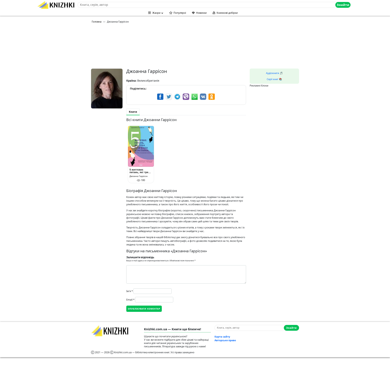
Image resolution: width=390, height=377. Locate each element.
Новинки (201, 12)
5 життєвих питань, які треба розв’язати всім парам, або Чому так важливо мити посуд (140, 171)
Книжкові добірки (227, 12)
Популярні (180, 12)
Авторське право (225, 340)
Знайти (343, 5)
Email (130, 299)
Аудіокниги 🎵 (274, 73)
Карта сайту (222, 336)
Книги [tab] (133, 111)
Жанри (156, 12)
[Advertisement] (182, 47)
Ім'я (129, 291)
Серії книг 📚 (274, 79)
